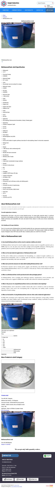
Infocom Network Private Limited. (16, 486)
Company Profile (16, 10)
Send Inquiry (50, 10)
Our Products (29, 10)
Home (4, 15)
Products (5, 17)
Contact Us (39, 10)
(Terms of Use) (16, 485)
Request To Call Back (5, 444)
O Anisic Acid (4, 395)
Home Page (6, 10)
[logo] (4, 6)
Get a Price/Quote (5, 410)
